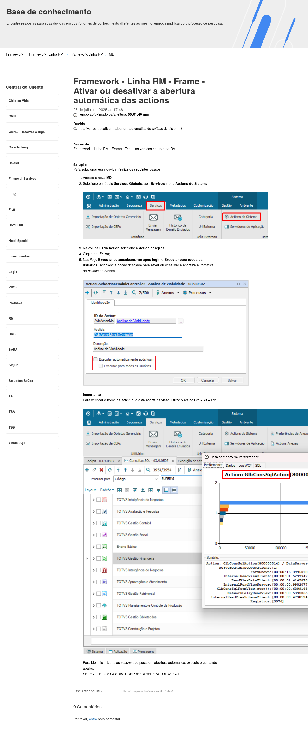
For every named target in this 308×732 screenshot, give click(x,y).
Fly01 (13, 209)
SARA (13, 349)
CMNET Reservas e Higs (27, 131)
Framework (14, 54)
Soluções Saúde (21, 380)
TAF (11, 396)
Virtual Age (17, 442)
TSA (12, 411)
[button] (108, 691)
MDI (112, 54)
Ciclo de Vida (19, 100)
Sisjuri (14, 365)
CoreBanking (18, 147)
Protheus (15, 302)
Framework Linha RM (86, 54)
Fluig (12, 193)
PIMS (13, 287)
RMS (12, 333)
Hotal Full (16, 225)
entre (93, 718)
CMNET (14, 116)
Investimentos (19, 256)
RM (11, 318)
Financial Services (22, 178)
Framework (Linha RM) (46, 54)
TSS (12, 427)
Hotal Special (18, 240)
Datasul (14, 162)
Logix (13, 271)
